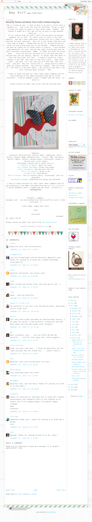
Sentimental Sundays (19, 179)
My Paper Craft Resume (76, 115)
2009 (72, 387)
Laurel (12, 243)
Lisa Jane (14, 416)
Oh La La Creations (30, 171)
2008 (72, 390)
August (74, 319)
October (75, 313)
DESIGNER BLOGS (51, 512)
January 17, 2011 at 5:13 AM (24, 438)
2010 (72, 384)
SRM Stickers (72, 195)
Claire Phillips (17, 345)
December (75, 308)
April (74, 329)
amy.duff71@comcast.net (76, 279)
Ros (11, 332)
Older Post (60, 490)
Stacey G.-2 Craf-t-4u (19, 303)
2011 (72, 306)
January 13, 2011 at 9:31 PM (24, 298)
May (73, 327)
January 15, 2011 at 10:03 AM (24, 389)
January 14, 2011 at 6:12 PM (24, 365)
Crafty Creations (57, 186)
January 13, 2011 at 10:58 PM (24, 311)
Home (35, 490)
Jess (12, 359)
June (74, 324)
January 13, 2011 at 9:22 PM (24, 287)
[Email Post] (49, 226)
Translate (83, 147)
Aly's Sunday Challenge (27, 167)
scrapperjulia (16, 254)
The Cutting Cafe (49, 222)
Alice (12, 270)
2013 (72, 300)
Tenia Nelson (15, 370)
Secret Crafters (14, 175)
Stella (12, 316)
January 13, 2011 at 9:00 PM (24, 276)
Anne (12, 432)
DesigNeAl (14, 381)
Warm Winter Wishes (78, 366)
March (74, 332)
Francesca (14, 394)
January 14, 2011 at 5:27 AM (24, 340)
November (75, 311)
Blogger (81, 396)
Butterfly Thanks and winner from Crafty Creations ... (79, 371)
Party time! (76, 376)
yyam (12, 281)
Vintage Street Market (76, 197)
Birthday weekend (77, 359)
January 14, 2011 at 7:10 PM (24, 376)
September (75, 316)
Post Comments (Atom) (28, 494)
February (75, 335)
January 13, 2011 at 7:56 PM (24, 249)
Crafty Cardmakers (25, 169)
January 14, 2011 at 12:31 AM (24, 327)
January (75, 338)
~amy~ (12, 292)
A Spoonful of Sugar (28, 165)
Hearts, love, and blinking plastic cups (78, 350)
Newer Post (10, 490)
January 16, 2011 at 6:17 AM (24, 427)
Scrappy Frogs (30, 173)
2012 (72, 303)
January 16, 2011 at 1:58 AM (24, 411)
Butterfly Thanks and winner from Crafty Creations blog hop (33, 22)
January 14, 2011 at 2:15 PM (24, 354)
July (74, 321)
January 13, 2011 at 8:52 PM (24, 265)
